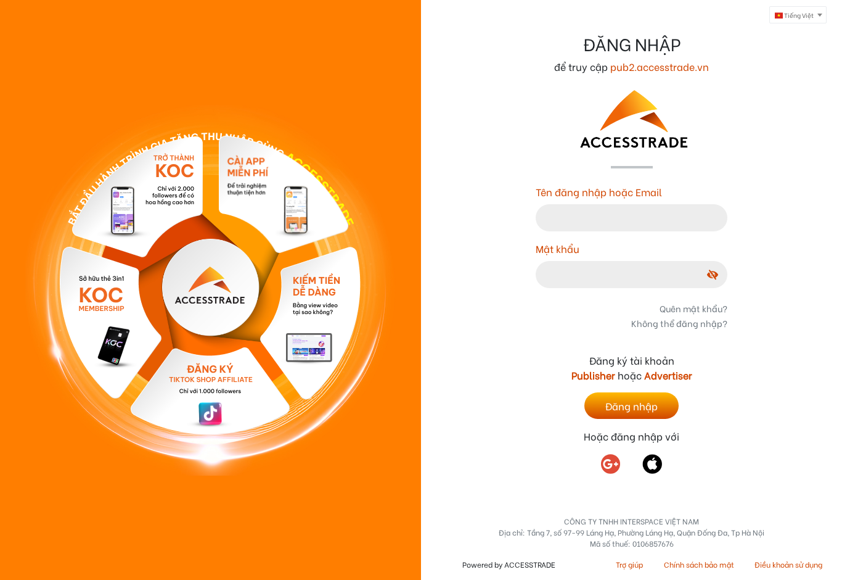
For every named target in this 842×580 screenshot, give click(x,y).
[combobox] (798, 14)
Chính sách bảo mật (699, 564)
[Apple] (652, 464)
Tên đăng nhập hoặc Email (599, 191)
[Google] (618, 464)
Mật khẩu (557, 248)
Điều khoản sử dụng (788, 564)
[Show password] (703, 274)
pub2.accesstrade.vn (659, 66)
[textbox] (798, 15)
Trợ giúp (629, 564)
